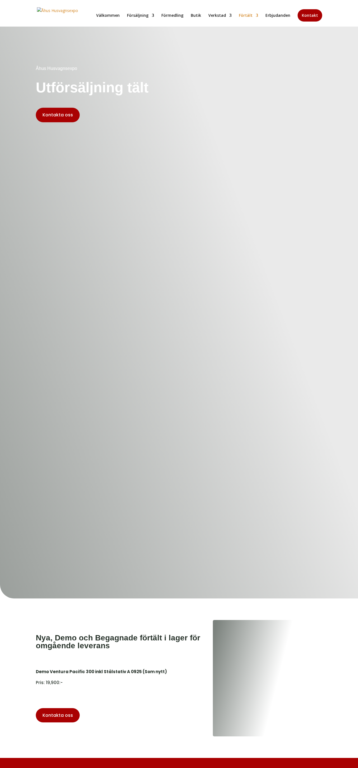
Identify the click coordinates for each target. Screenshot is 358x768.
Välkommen (108, 15)
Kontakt (310, 15)
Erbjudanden (277, 15)
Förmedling (172, 15)
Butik (196, 15)
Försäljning (138, 15)
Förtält (246, 15)
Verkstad (217, 15)
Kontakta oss (58, 115)
